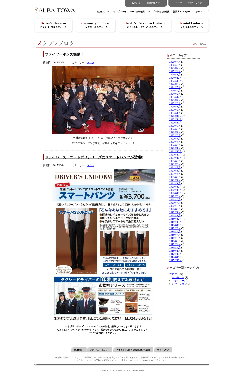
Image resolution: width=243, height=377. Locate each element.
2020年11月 (175, 190)
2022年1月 (175, 148)
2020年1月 (175, 215)
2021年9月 (175, 161)
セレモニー (178, 277)
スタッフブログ (201, 11)
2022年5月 (175, 138)
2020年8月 (175, 199)
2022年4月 (175, 142)
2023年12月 (175, 97)
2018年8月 (175, 231)
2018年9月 (175, 228)
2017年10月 (175, 260)
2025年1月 (175, 74)
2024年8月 (175, 84)
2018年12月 (175, 218)
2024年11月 (175, 81)
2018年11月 (175, 222)
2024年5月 (175, 87)
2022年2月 (175, 145)
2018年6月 (175, 238)
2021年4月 (175, 174)
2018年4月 (175, 244)
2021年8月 (175, 164)
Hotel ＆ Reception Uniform (144, 24)
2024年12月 (175, 78)
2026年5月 (175, 65)
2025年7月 (175, 68)
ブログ (90, 62)
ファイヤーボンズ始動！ (64, 54)
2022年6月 (175, 135)
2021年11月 (175, 154)
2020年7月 (175, 202)
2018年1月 (175, 250)
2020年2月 (175, 212)
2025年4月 (175, 71)
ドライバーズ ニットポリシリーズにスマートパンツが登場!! (94, 157)
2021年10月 (175, 158)
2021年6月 (175, 170)
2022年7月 (175, 132)
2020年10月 (175, 193)
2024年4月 (175, 90)
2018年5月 (175, 241)
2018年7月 (175, 234)
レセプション (179, 284)
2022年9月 (175, 126)
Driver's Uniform (53, 24)
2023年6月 (175, 103)
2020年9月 (175, 196)
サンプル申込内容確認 (159, 11)
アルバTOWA (54, 11)
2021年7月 (175, 167)
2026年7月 (175, 61)
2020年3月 (175, 209)
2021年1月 (175, 183)
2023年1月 (175, 113)
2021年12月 (175, 151)
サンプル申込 (119, 11)
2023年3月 (175, 106)
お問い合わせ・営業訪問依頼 (146, 3)
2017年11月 (175, 257)
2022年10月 (175, 122)
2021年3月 (175, 177)
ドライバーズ (179, 280)
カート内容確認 (137, 11)
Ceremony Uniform (95, 24)
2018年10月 (175, 225)
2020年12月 (175, 186)
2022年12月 (175, 116)
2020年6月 (175, 206)
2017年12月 (175, 254)
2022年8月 (175, 129)
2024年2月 (175, 94)
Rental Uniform (191, 24)
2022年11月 (175, 119)
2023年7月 (175, 100)
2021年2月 (175, 180)
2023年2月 (175, 110)
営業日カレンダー (181, 11)
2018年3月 (175, 247)
